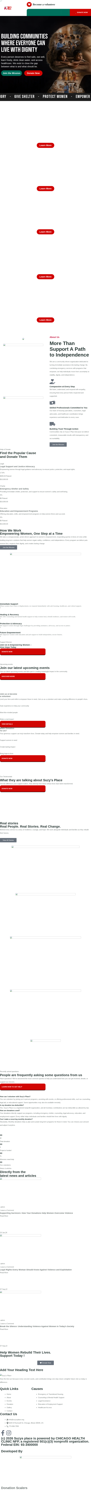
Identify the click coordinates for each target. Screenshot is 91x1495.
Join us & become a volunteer (8, 695)
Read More (4, 1216)
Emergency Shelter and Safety (14, 489)
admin (2, 1207)
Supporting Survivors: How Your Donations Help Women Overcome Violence (36, 1213)
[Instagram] (9, 1433)
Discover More (8, 676)
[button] (1, 106)
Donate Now (7, 652)
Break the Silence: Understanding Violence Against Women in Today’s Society (37, 1326)
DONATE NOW (82, 12)
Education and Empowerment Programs (19, 511)
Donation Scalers (14, 1488)
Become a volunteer (44, 4)
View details (7, 724)
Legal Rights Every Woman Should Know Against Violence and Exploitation (36, 1270)
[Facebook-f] (3, 1433)
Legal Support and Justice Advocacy (17, 466)
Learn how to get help (12, 1087)
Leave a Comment (7, 1210)
